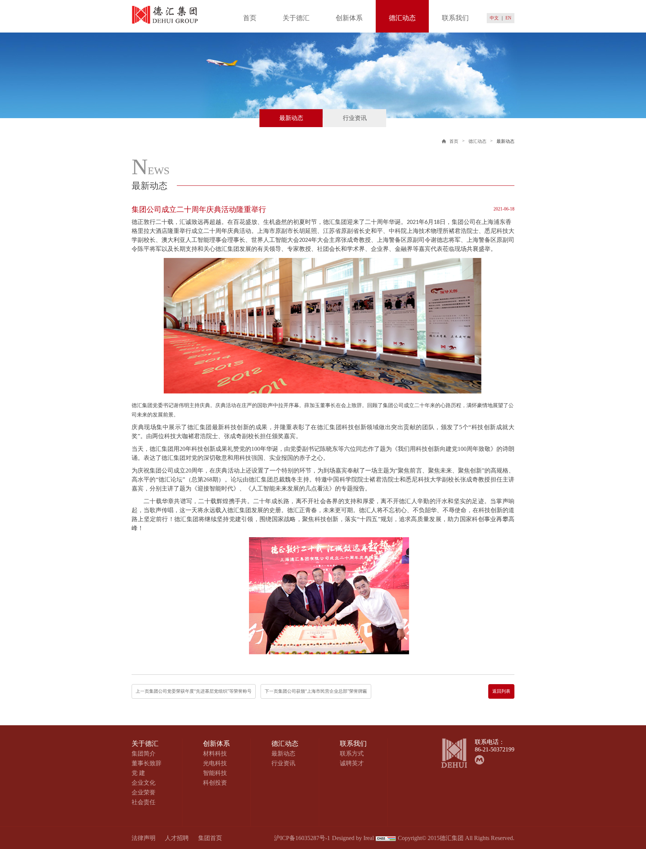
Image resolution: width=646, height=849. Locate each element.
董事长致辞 (147, 763)
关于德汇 (296, 18)
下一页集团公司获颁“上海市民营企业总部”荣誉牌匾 (316, 691)
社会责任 (144, 802)
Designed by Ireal (353, 838)
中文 (494, 18)
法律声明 (144, 838)
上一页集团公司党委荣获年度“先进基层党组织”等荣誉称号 (194, 691)
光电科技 (215, 763)
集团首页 (210, 838)
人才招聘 (177, 838)
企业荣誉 (144, 792)
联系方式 (352, 753)
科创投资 (215, 782)
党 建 (138, 773)
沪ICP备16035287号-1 (302, 838)
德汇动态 (402, 18)
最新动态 (291, 118)
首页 (249, 18)
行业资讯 (355, 118)
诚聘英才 (352, 763)
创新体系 (349, 18)
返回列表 (501, 691)
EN (508, 18)
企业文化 (144, 782)
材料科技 (215, 753)
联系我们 (455, 18)
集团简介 (144, 753)
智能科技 (215, 773)
